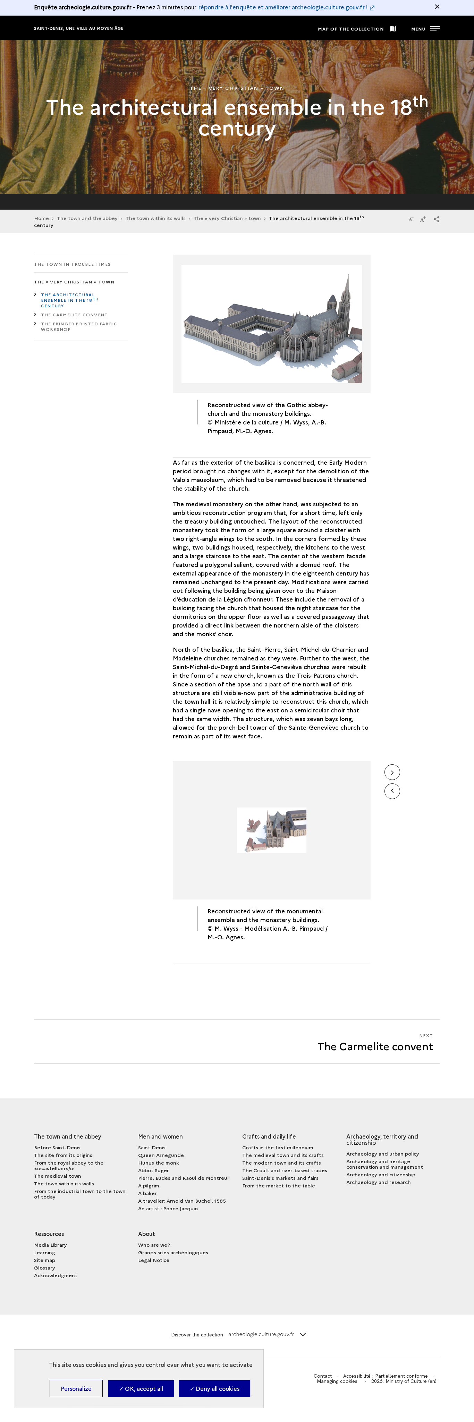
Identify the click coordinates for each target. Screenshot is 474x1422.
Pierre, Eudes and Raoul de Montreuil (184, 1177)
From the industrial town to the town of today (80, 1193)
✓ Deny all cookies (214, 1388)
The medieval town (57, 1175)
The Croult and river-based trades (284, 1170)
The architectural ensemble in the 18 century (70, 299)
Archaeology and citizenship (380, 1174)
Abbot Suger (153, 1170)
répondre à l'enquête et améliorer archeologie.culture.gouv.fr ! (283, 7)
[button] (436, 219)
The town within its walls (64, 1183)
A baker (147, 1193)
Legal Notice (153, 1259)
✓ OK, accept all (141, 1388)
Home (41, 217)
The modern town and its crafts (281, 1162)
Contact (323, 1376)
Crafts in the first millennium (277, 1147)
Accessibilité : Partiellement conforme (385, 1376)
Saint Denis (152, 1147)
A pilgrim (148, 1185)
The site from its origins (63, 1154)
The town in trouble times (72, 264)
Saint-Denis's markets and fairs (280, 1177)
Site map (44, 1259)
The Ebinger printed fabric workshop (79, 326)
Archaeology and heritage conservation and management (384, 1164)
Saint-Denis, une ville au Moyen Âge (79, 28)
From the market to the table (278, 1185)
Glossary (44, 1267)
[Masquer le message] (437, 6)
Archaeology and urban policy (382, 1153)
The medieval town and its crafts (283, 1154)
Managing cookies (337, 1381)
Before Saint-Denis (57, 1147)
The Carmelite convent (74, 314)
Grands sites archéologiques (173, 1252)
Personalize (76, 1388)
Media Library (50, 1244)
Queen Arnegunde (161, 1154)
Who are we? (154, 1244)
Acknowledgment (55, 1275)
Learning (44, 1252)
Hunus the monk (158, 1162)
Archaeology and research (378, 1181)
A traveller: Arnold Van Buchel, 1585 (182, 1200)
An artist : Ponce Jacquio (168, 1208)
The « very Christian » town (227, 217)
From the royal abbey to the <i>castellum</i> (68, 1165)
